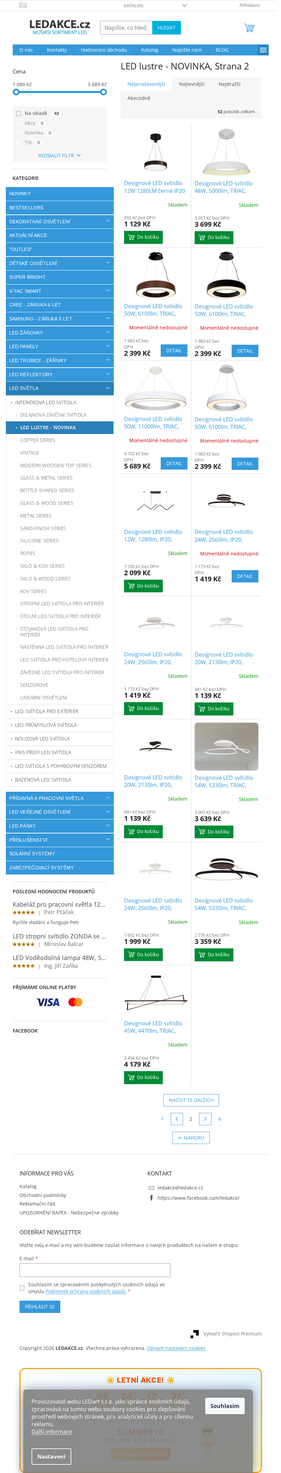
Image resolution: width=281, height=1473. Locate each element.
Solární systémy (29, 853)
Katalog (131, 5)
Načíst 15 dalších (188, 1100)
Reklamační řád (34, 1203)
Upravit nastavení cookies (173, 1348)
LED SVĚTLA (21, 388)
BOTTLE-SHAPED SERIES (45, 490)
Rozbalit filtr (54, 155)
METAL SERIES (33, 515)
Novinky (17, 193)
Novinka (35, 132)
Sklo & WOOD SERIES (43, 578)
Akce (31, 123)
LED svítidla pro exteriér (44, 711)
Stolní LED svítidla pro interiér (58, 616)
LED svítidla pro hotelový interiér (62, 659)
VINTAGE (27, 452)
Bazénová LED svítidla (41, 779)
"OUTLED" (18, 249)
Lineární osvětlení (41, 697)
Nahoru (191, 1137)
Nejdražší (227, 84)
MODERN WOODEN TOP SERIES (53, 465)
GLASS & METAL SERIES (44, 477)
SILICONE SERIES (37, 540)
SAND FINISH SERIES (41, 528)
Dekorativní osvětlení (37, 221)
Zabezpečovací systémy (39, 867)
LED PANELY (21, 346)
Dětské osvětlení (30, 263)
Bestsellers (24, 207)
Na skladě (39, 113)
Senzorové (32, 685)
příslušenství (26, 840)
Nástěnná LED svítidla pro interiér (62, 647)
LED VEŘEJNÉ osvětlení (37, 812)
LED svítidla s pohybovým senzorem (59, 766)
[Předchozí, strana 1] (174, 1119)
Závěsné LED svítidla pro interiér (60, 672)
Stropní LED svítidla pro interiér (59, 603)
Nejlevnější (189, 84)
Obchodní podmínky (40, 1195)
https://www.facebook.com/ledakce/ (196, 1198)
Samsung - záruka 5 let (38, 318)
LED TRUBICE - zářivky (35, 360)
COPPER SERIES (35, 440)
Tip (29, 142)
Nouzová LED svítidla (40, 738)
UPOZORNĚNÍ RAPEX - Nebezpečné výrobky (66, 1212)
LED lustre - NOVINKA (45, 427)
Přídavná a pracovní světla (44, 798)
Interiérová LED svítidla (43, 402)
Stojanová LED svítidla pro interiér (52, 632)
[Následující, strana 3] (203, 1119)
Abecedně (136, 98)
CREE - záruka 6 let (33, 304)
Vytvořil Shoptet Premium (230, 1333)
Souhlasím (225, 1406)
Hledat (164, 27)
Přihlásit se (37, 1306)
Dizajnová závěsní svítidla (51, 414)
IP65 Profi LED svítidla (41, 752)
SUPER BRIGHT (25, 277)
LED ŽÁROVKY (23, 333)
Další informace (52, 1431)
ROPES (25, 553)
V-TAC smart (23, 291)
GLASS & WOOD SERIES (44, 503)
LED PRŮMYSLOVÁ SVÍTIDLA (44, 725)
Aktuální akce (26, 235)
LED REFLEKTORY (28, 374)
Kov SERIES (31, 591)
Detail (171, 350)
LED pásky (20, 826)
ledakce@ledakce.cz (178, 1187)
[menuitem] (23, 49)
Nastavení (51, 1456)
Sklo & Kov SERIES (40, 566)
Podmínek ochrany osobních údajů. (83, 1291)
